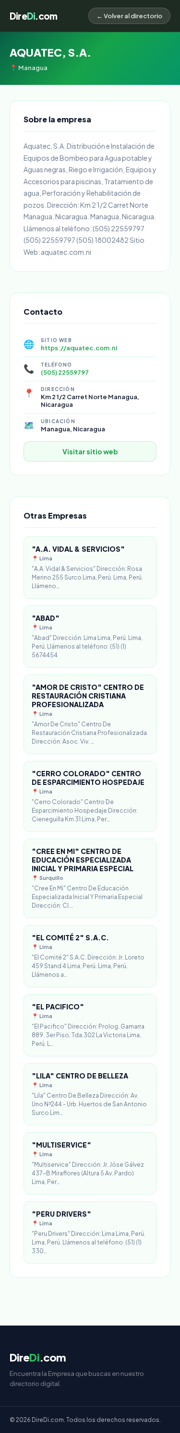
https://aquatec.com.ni (79, 348)
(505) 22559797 (65, 372)
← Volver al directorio (129, 16)
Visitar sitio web (90, 451)
